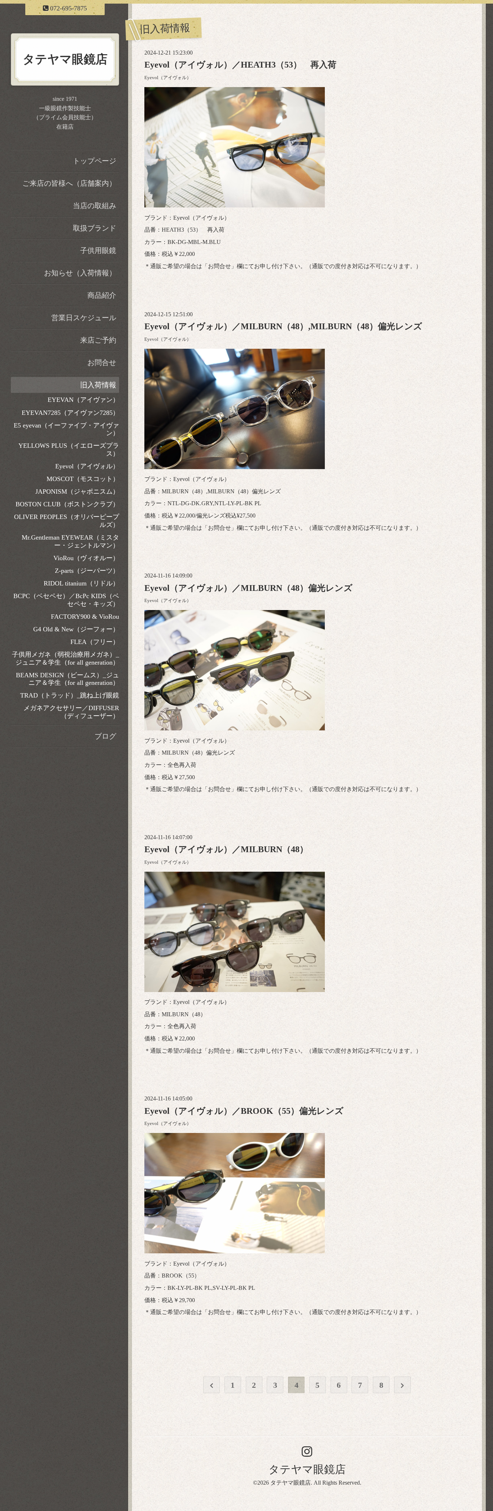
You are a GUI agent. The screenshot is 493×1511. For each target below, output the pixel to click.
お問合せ (219, 266)
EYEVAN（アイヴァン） (83, 399)
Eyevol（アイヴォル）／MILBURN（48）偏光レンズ (248, 588)
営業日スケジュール (83, 318)
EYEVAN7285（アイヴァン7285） (70, 412)
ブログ (105, 736)
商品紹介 (101, 295)
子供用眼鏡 (98, 250)
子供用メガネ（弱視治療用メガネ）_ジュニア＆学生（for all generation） (65, 658)
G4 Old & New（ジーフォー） (76, 629)
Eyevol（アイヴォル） (167, 77)
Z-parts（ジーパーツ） (87, 570)
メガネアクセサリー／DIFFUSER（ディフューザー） (71, 712)
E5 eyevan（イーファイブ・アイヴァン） (66, 429)
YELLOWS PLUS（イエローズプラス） (68, 449)
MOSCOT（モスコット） (83, 478)
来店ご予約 (98, 340)
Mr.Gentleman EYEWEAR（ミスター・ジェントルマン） (70, 541)
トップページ (94, 161)
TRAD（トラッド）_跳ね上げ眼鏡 (69, 695)
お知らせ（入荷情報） (80, 273)
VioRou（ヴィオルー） (86, 558)
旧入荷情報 (98, 385)
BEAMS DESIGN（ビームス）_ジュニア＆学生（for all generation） (67, 679)
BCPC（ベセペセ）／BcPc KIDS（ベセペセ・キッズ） (66, 600)
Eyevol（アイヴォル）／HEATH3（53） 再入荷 (240, 64)
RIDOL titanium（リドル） (81, 583)
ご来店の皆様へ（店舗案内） (69, 183)
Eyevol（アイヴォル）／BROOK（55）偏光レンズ (244, 1111)
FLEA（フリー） (94, 641)
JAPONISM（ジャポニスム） (77, 491)
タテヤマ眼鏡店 (307, 1469)
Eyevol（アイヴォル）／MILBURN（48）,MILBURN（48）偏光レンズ (283, 326)
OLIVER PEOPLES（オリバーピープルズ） (66, 520)
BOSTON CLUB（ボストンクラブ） (67, 504)
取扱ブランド (94, 228)
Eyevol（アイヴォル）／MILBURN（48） (226, 849)
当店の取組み (94, 206)
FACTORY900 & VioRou (85, 616)
